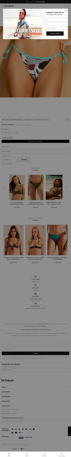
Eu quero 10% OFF (55, 33)
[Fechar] (66, 10)
